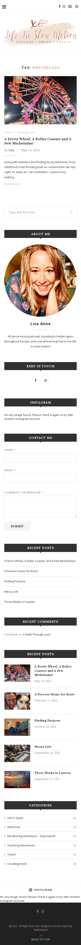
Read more (11, 184)
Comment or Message (23, 492)
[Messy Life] (17, 753)
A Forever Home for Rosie (21, 571)
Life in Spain (41, 818)
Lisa (11, 150)
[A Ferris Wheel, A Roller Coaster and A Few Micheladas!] (40, 100)
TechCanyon (40, 930)
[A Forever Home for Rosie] (17, 701)
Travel (8, 132)
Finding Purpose (14, 581)
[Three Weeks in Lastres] (17, 779)
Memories (41, 827)
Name (9, 449)
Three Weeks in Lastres (19, 602)
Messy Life (11, 592)
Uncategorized (26, 132)
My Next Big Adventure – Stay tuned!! (41, 836)
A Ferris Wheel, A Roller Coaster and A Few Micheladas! (40, 561)
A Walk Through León (37, 634)
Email (10, 470)
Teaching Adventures (41, 845)
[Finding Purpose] (17, 727)
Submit (17, 526)
